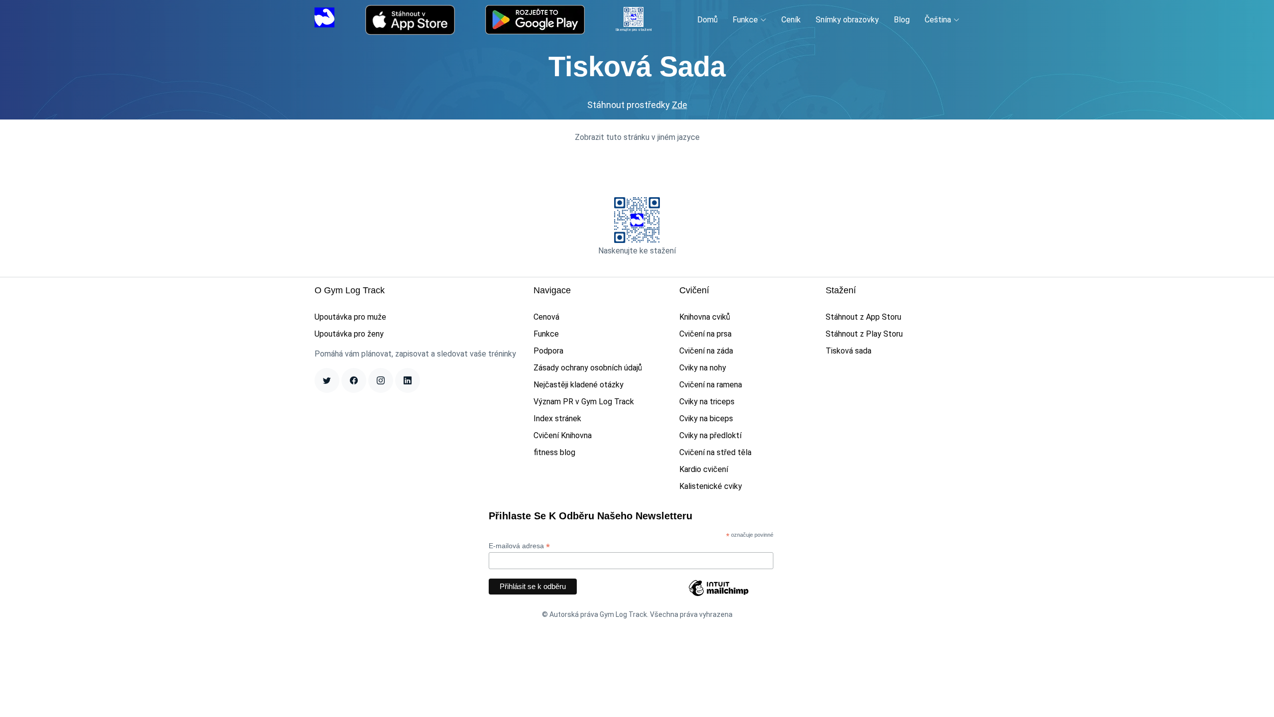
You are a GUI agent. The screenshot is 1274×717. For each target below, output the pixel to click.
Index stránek (557, 418)
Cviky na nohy (702, 367)
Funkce (546, 334)
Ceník (791, 19)
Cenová (546, 317)
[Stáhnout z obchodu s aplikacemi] (410, 20)
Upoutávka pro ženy (349, 334)
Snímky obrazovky (847, 19)
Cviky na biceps (706, 418)
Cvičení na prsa (705, 334)
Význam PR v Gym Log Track (583, 401)
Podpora (548, 351)
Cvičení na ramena (710, 384)
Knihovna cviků (704, 317)
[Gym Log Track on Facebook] (353, 380)
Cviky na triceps (707, 401)
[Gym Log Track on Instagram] (380, 380)
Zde (679, 105)
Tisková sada (848, 351)
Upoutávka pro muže (350, 317)
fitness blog (554, 452)
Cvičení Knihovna (562, 435)
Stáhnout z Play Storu (864, 334)
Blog (902, 19)
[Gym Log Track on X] (327, 380)
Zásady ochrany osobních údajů (587, 367)
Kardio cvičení (703, 469)
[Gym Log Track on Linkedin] (407, 380)
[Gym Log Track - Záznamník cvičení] (324, 19)
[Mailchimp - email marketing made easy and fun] (718, 595)
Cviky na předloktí (710, 435)
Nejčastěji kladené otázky (578, 384)
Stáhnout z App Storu (863, 317)
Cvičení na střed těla (715, 452)
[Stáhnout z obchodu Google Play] (535, 19)
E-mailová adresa (519, 546)
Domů (707, 19)
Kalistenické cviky (710, 486)
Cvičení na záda (706, 351)
